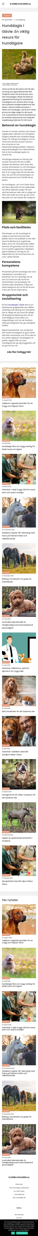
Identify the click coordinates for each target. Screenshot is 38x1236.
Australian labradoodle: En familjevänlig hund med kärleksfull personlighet (17, 625)
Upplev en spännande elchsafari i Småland (17, 839)
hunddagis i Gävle (16, 305)
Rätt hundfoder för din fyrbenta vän (18, 711)
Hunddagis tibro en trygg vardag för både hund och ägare (18, 448)
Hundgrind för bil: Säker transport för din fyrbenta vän (19, 796)
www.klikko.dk (20, 1198)
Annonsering (19, 1215)
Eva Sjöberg (20, 19)
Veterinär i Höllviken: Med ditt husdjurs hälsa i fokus (15, 753)
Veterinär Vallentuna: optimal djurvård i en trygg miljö (15, 669)
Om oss (19, 1218)
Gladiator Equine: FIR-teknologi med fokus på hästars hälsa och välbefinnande (18, 535)
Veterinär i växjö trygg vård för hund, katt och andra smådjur (18, 491)
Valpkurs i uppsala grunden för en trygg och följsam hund (17, 404)
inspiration (7, 15)
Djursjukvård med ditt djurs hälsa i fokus (17, 882)
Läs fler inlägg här (19, 352)
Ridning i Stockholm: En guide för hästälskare (17, 580)
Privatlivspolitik (22, 1233)
